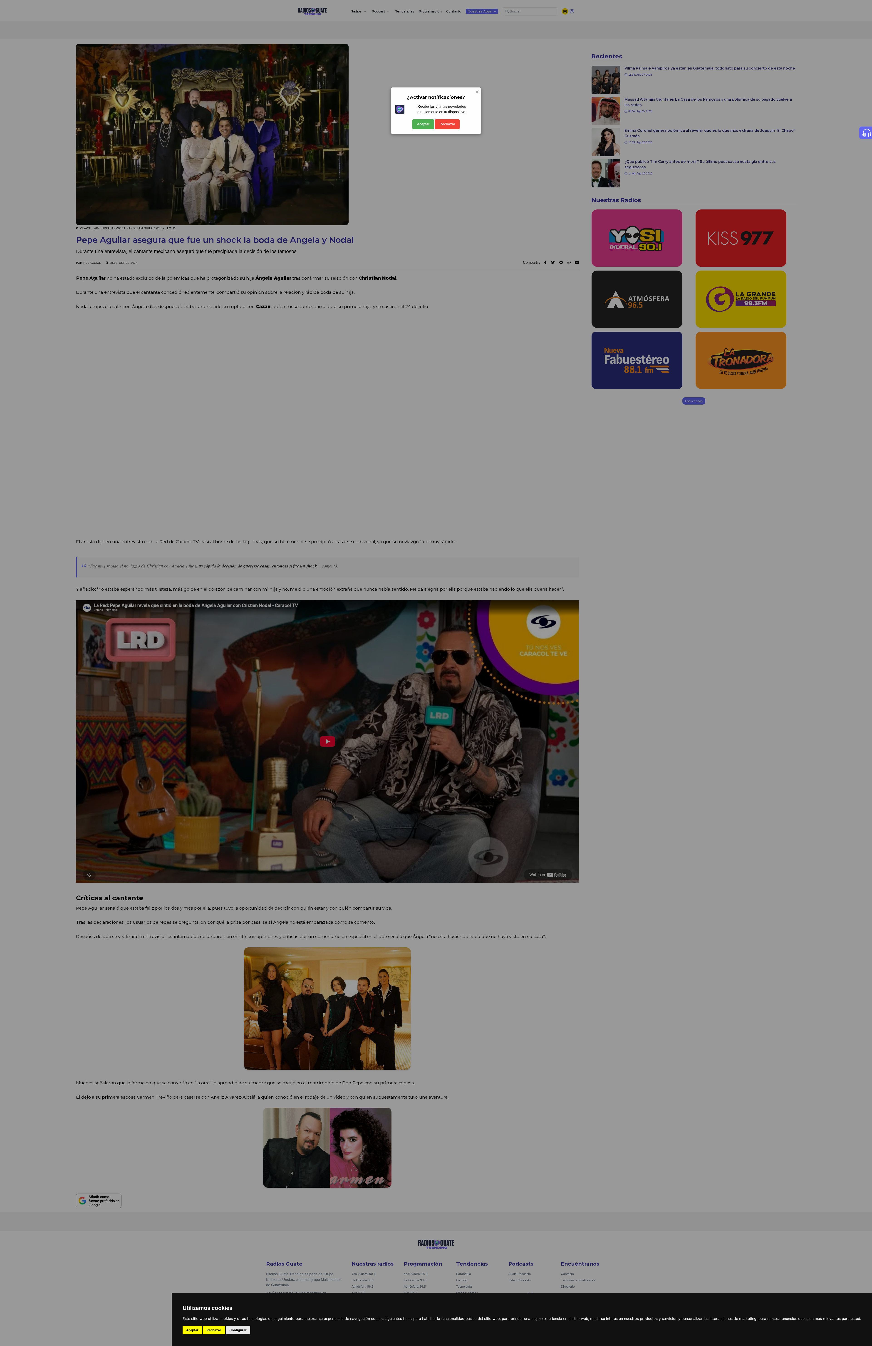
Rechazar (447, 124)
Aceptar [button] (192, 1330)
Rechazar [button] (214, 1330)
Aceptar (423, 124)
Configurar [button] (238, 1330)
